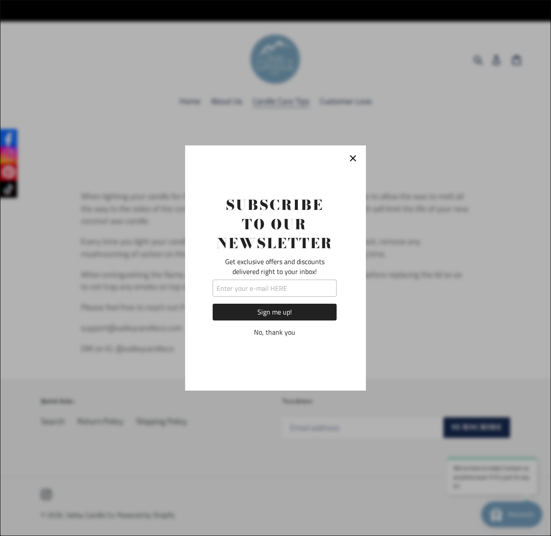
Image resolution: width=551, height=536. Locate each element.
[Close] (353, 158)
